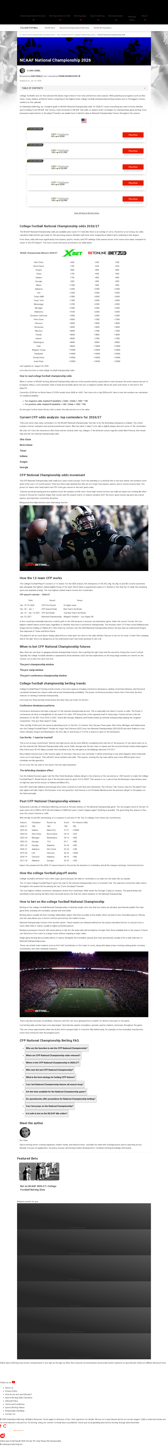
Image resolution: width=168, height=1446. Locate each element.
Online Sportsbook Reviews (33, 16)
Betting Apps (80, 16)
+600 (72, 262)
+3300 (96, 308)
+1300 (72, 285)
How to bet (74, 1279)
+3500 (72, 315)
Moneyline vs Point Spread (81, 1357)
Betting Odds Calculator (80, 1253)
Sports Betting (97, 16)
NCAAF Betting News (102, 28)
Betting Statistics (77, 1331)
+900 (72, 281)
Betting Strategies (77, 1227)
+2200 (96, 293)
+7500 (96, 319)
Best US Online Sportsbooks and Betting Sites (38, 35)
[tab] (56, 1048)
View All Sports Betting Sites (86, 213)
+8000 (72, 331)
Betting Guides (115, 16)
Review (63, 134)
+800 (72, 270)
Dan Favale (37, 76)
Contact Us (10, 1414)
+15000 (97, 346)
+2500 (96, 289)
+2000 (96, 296)
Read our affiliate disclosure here (151, 1363)
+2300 (72, 289)
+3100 (72, 312)
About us (9, 1388)
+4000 (96, 334)
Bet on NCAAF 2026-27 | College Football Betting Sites (76, 35)
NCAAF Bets (50, 28)
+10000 (72, 350)
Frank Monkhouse (68, 76)
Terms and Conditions (15, 1404)
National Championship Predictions (74, 28)
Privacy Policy (11, 1391)
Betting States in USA (59, 16)
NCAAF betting (42, 381)
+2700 (72, 304)
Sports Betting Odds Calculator (18, 1397)
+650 (97, 266)
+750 (72, 274)
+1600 (72, 293)
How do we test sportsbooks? (18, 1394)
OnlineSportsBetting (31, 106)
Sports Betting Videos (15, 1407)
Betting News (132, 18)
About (145, 16)
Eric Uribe (34, 70)
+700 (72, 266)
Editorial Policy (11, 1401)
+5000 (72, 319)
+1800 (72, 296)
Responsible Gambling (14, 1411)
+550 (97, 262)
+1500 (72, 300)
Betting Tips (75, 1305)
